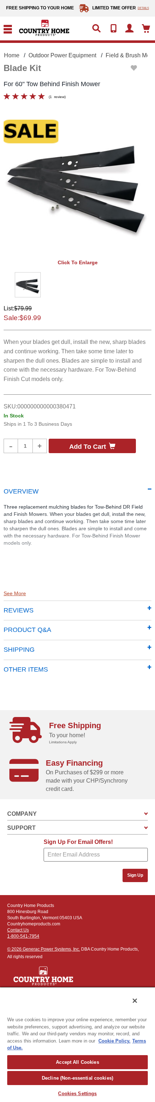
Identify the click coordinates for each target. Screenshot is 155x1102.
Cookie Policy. (114, 1041)
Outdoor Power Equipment (62, 55)
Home (11, 55)
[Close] (135, 1001)
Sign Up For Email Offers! (78, 842)
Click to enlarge (78, 262)
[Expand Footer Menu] (146, 814)
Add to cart (87, 446)
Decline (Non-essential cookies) (77, 1078)
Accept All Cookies (77, 1062)
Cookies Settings (77, 1093)
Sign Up (135, 875)
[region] (77, 1044)
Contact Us (18, 930)
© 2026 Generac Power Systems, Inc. (43, 949)
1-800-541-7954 (23, 936)
